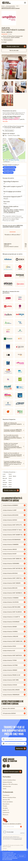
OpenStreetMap (15, 160)
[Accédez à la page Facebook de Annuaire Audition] (4, 765)
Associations (6, 804)
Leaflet (6, 160)
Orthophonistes (7, 786)
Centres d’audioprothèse (9, 780)
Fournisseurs (6, 795)
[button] (13, 148)
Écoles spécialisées (8, 801)
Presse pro (5, 814)
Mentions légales (7, 846)
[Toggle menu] (25, 3)
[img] (6, 34)
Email (4, 42)
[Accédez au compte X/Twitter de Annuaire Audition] (8, 765)
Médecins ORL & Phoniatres (10, 784)
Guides (4, 788)
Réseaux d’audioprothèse (9, 797)
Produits (5, 806)
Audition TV (6, 810)
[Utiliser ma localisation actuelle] (24, 743)
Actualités (5, 808)
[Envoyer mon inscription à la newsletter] (21, 827)
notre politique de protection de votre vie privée (9, 858)
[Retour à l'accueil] (12, 760)
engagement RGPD (18, 839)
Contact (5, 848)
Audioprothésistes (7, 782)
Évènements (6, 812)
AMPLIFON (9, 32)
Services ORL (6, 799)
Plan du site (5, 850)
